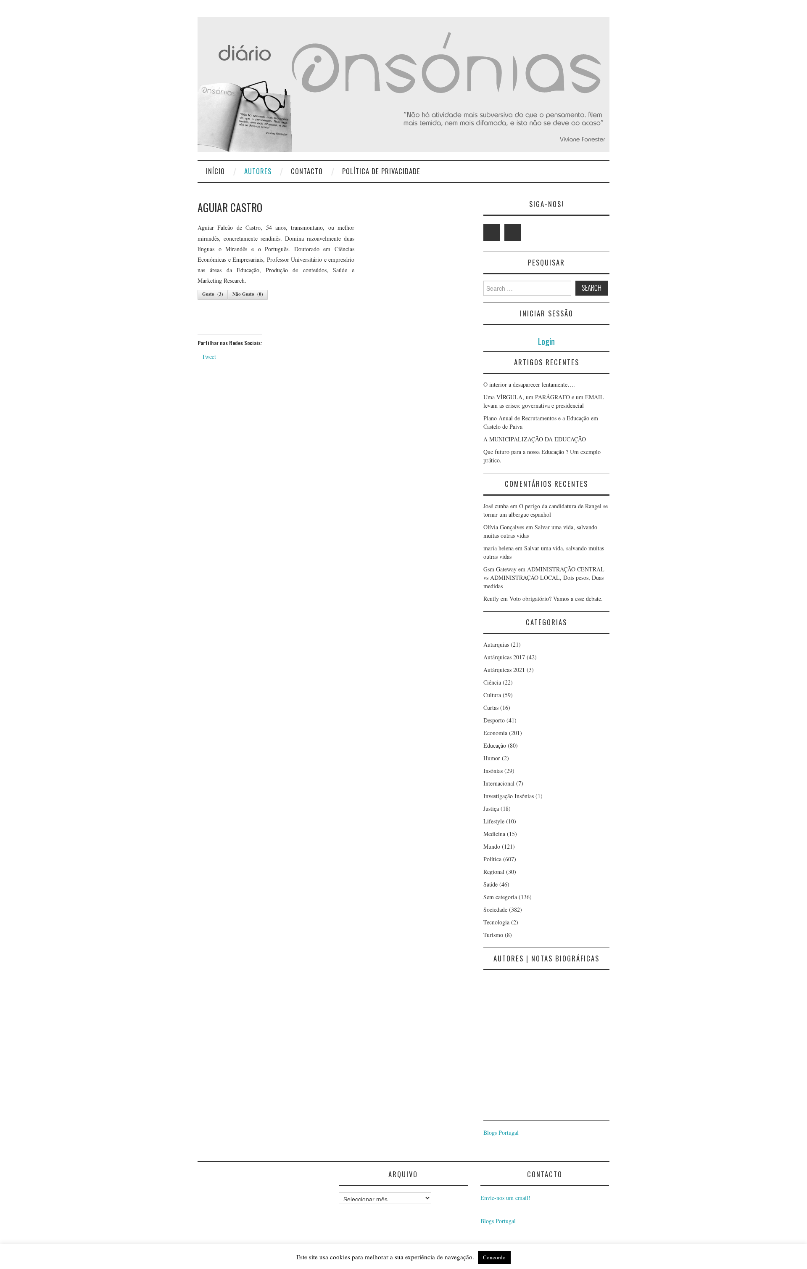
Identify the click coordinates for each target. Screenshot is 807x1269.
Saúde (490, 884)
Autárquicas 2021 (504, 670)
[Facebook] (512, 232)
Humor (491, 758)
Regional (493, 872)
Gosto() (212, 294)
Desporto (494, 720)
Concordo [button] (494, 1257)
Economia (495, 733)
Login (546, 341)
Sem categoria (500, 897)
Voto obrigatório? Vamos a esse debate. (556, 599)
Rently (491, 599)
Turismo (493, 935)
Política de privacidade (381, 171)
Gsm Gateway (500, 569)
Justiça (491, 808)
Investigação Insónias (508, 796)
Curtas (490, 707)
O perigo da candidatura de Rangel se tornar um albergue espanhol (545, 510)
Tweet (209, 357)
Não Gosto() (247, 294)
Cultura (492, 695)
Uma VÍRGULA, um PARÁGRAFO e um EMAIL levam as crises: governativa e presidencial (543, 401)
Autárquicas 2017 (504, 657)
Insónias (493, 771)
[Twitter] (491, 232)
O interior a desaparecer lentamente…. (529, 384)
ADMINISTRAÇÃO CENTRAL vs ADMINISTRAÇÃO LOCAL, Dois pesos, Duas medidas (543, 577)
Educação (494, 745)
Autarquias (496, 644)
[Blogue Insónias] (403, 84)
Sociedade (495, 909)
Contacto (307, 171)
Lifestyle (493, 821)
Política (492, 859)
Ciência (492, 682)
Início (215, 171)
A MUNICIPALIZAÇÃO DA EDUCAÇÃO (534, 439)
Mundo (491, 846)
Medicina (494, 834)
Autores (258, 171)
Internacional (498, 783)
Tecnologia (496, 922)
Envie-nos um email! (505, 1198)
